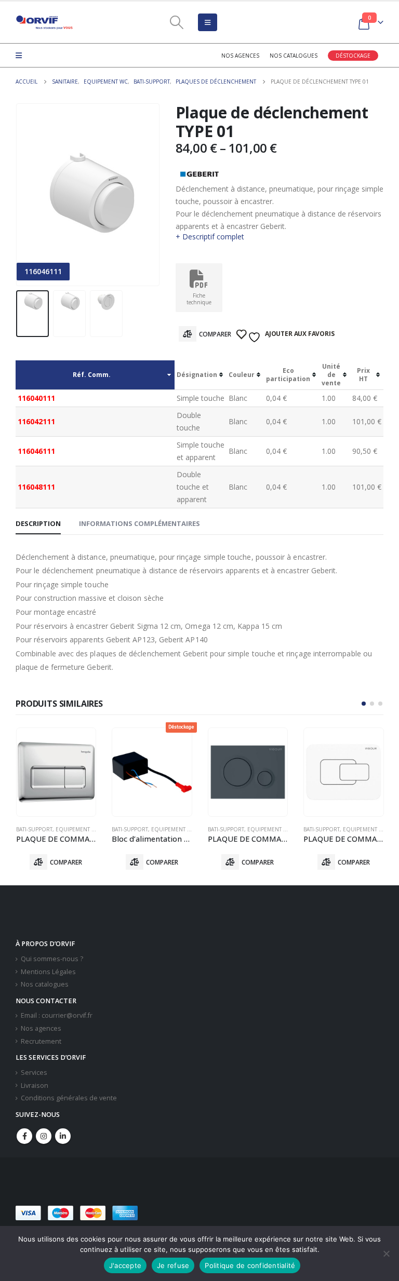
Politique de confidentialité (250, 1265)
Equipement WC (78, 829)
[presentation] (28, 195)
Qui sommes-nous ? (52, 958)
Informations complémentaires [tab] (139, 523)
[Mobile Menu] (207, 22)
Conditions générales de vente (69, 1098)
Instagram (43, 1136)
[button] (364, 703)
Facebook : (24, 1136)
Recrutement (41, 1041)
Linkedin (63, 1136)
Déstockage (353, 55)
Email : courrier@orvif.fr (56, 1015)
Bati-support (34, 829)
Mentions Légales (48, 971)
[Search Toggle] (177, 22)
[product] (56, 772)
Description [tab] (38, 523)
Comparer (215, 334)
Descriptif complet (213, 236)
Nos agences (240, 55)
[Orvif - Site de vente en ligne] (44, 22)
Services (34, 1072)
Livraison (34, 1085)
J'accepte (125, 1265)
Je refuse (173, 1265)
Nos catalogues (293, 55)
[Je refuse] (386, 1253)
